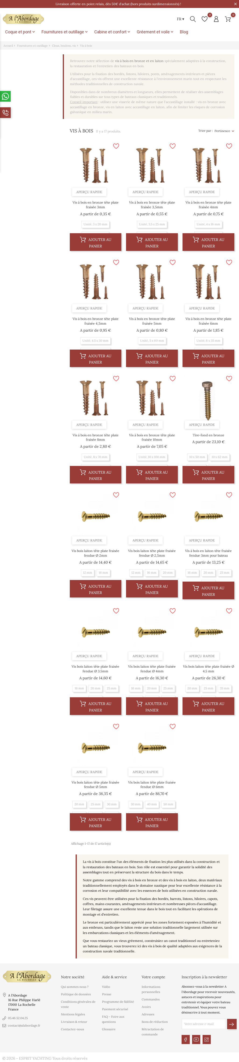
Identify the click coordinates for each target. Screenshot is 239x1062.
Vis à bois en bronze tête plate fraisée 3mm (96, 204)
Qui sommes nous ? (74, 987)
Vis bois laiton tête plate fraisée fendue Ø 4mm (152, 668)
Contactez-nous (72, 1029)
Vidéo (106, 987)
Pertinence (222, 131)
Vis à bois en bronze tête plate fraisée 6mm (209, 321)
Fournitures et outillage (65, 32)
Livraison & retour (74, 1022)
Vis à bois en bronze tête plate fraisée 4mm (209, 204)
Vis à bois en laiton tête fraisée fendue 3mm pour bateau (208, 553)
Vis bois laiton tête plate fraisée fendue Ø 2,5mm (152, 553)
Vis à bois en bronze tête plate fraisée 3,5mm (152, 204)
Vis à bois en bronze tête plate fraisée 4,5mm (96, 321)
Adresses (148, 1014)
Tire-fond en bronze (208, 435)
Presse (106, 994)
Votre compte (153, 977)
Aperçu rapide (89, 192)
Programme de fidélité (118, 1002)
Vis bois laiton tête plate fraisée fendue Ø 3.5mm (95, 668)
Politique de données (76, 994)
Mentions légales (73, 1014)
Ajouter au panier (99, 242)
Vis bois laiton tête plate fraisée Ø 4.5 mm (208, 668)
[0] (204, 19)
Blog (184, 31)
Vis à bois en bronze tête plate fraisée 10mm (152, 437)
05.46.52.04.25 (18, 1018)
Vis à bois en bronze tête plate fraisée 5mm (152, 321)
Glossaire (109, 1029)
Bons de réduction (155, 1022)
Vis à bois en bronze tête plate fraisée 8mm (96, 437)
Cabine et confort (112, 32)
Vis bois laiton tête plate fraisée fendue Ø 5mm (95, 784)
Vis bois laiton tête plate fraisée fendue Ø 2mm (95, 553)
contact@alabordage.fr (24, 1025)
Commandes (151, 999)
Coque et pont (20, 32)
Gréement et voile (155, 32)
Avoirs (146, 1007)
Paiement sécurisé (115, 1009)
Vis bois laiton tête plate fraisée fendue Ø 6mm (152, 784)
